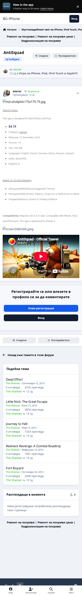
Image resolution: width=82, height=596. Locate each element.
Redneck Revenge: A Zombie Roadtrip (33, 446)
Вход (41, 318)
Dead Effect (14, 379)
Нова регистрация (41, 308)
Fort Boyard (14, 468)
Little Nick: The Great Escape (26, 401)
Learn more (7, 6)
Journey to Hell (16, 424)
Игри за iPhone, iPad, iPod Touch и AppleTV (48, 73)
